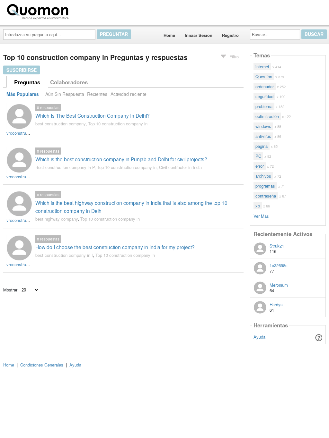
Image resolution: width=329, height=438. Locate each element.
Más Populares (22, 94)
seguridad (264, 96)
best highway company (56, 219)
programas (265, 186)
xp (257, 206)
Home (169, 35)
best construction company (60, 124)
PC (258, 156)
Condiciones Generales (41, 365)
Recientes (97, 94)
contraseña (265, 196)
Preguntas (27, 82)
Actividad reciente (129, 94)
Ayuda (259, 337)
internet (262, 66)
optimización (267, 116)
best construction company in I (64, 255)
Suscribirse (21, 70)
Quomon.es (91, 10)
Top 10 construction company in (117, 124)
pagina (261, 146)
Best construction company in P (64, 167)
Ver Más (261, 215)
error (259, 166)
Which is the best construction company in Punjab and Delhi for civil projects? (121, 159)
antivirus (263, 136)
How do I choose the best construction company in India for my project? (115, 246)
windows (263, 126)
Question (263, 76)
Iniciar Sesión (198, 35)
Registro (230, 35)
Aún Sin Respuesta (64, 94)
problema (263, 106)
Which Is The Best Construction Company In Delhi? (92, 115)
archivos (263, 176)
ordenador (264, 86)
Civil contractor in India (180, 167)
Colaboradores (69, 82)
